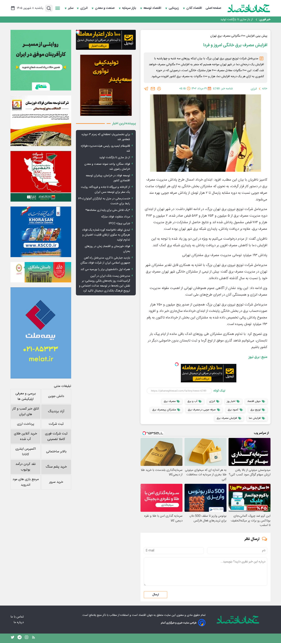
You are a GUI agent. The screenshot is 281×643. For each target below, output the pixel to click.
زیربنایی (174, 8)
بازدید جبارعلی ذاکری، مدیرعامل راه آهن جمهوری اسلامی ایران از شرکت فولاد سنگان (105, 260)
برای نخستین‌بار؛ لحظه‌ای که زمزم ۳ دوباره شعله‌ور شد (106, 137)
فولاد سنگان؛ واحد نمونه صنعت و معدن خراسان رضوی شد (218, 19)
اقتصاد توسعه (153, 8)
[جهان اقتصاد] (249, 8)
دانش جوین (56, 396)
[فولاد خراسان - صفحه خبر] (40, 232)
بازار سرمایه (129, 8)
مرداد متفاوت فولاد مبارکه (115, 216)
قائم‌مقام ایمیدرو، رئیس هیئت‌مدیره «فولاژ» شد (105, 148)
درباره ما (19, 622)
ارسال (155, 594)
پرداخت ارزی (25, 424)
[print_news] (159, 89)
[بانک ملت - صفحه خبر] (40, 272)
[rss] (33, 638)
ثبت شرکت (56, 424)
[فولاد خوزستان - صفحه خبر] (40, 176)
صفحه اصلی (213, 8)
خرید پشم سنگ (56, 467)
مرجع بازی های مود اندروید (26, 482)
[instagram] (26, 638)
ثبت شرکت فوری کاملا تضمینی (56, 436)
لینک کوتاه (219, 390)
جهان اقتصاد (145, 615)
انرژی (84, 8)
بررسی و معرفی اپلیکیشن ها (25, 396)
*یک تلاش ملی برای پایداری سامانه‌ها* (107, 210)
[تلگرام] (146, 88)
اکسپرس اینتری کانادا (25, 451)
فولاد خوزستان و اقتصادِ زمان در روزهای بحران (107, 249)
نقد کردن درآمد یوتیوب (25, 466)
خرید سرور (56, 482)
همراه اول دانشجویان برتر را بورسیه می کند (105, 269)
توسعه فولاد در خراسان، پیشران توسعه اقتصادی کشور (108, 178)
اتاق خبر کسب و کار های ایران (25, 411)
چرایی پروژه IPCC (119, 223)
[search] (49, 8)
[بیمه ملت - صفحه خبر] (40, 332)
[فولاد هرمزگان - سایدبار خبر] (106, 85)
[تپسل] (177, 364)
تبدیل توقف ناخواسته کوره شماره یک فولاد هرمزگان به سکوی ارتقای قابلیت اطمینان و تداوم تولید (106, 234)
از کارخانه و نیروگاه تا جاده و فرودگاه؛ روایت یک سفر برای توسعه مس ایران (105, 190)
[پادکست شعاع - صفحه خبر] (40, 60)
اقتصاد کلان (194, 8)
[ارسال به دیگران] (153, 89)
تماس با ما (17, 616)
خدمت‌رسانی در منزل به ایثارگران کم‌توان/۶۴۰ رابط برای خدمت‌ (104, 201)
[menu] (58, 8)
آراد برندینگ (56, 411)
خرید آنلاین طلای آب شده (25, 436)
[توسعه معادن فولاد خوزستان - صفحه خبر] (40, 120)
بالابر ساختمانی (56, 451)
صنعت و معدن (105, 8)
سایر (70, 8)
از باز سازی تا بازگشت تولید (114, 157)
